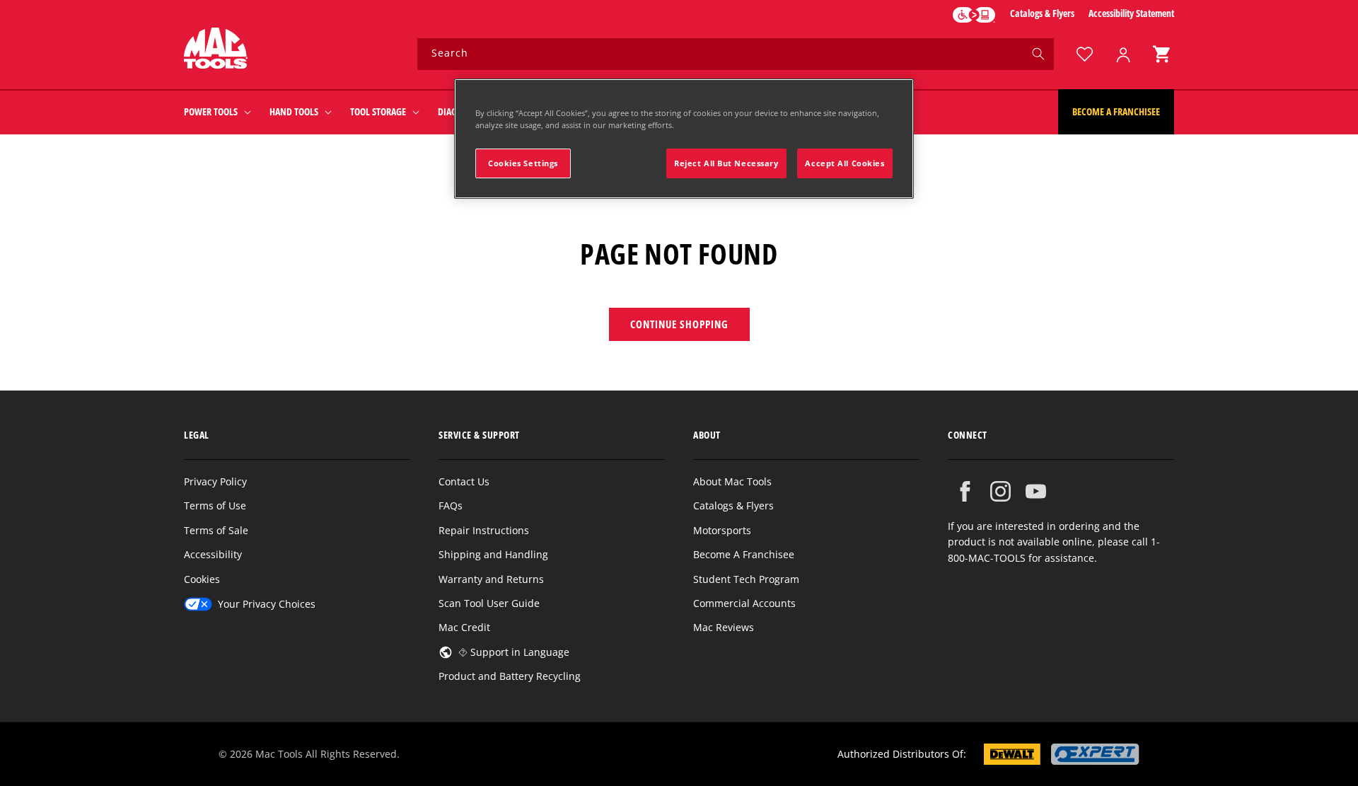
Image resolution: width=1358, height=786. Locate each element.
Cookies (202, 579)
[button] (1161, 54)
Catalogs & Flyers (1042, 13)
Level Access (974, 15)
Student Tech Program (746, 579)
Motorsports (722, 530)
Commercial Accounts (744, 603)
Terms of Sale (216, 530)
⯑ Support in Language (513, 652)
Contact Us (464, 481)
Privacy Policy (215, 481)
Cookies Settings (523, 163)
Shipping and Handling (493, 554)
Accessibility (213, 554)
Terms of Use (215, 505)
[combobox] (735, 54)
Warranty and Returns (491, 579)
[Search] (1038, 53)
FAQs (451, 505)
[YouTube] (1035, 491)
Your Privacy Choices (266, 604)
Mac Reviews (723, 627)
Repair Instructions (484, 530)
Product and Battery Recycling (510, 676)
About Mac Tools (732, 481)
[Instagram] (1000, 491)
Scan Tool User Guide (489, 603)
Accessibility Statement (1131, 13)
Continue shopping (679, 324)
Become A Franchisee (743, 554)
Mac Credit (464, 627)
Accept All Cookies (844, 163)
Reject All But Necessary (726, 163)
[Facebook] (965, 491)
